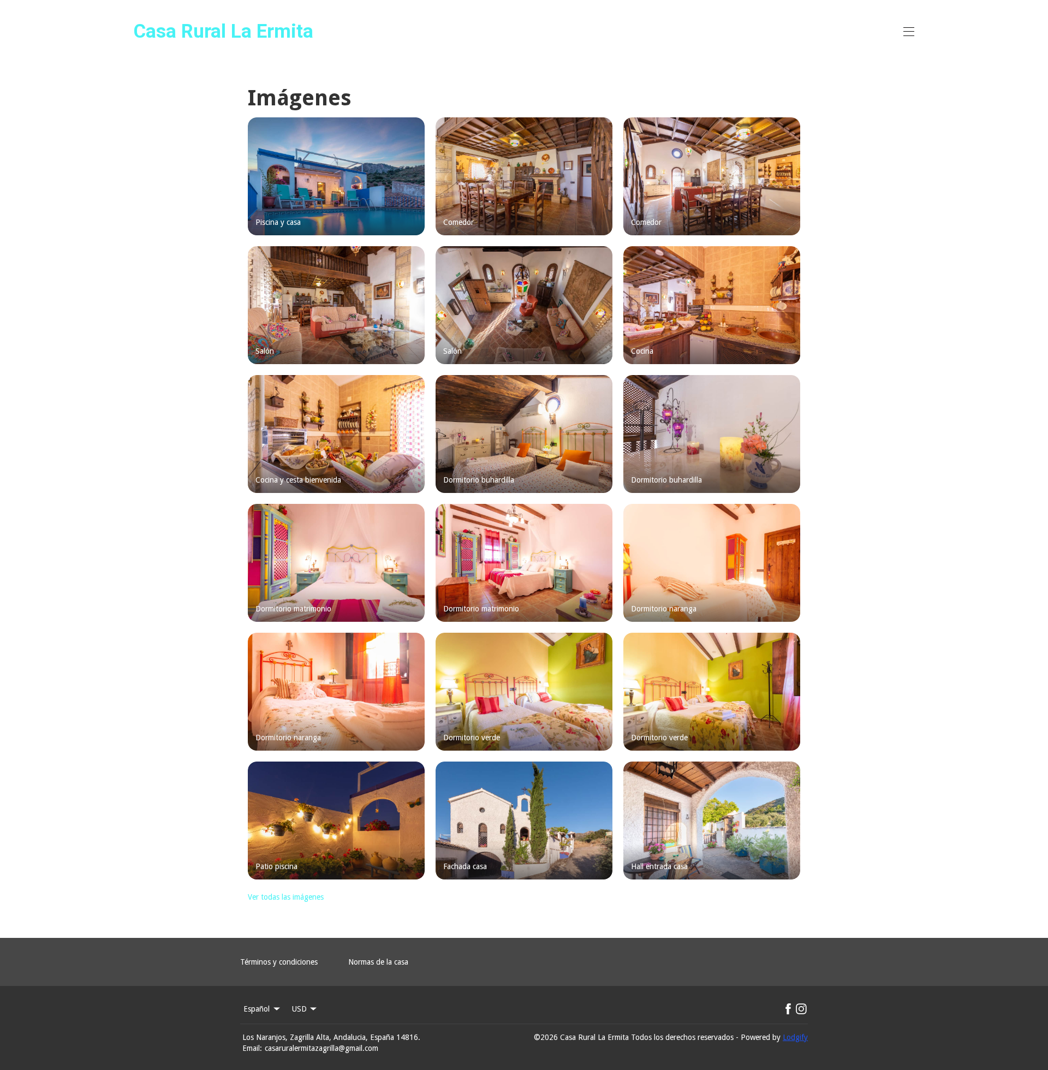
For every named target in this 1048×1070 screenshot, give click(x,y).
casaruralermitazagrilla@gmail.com (321, 1048)
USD (299, 1008)
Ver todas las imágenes (286, 897)
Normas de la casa (378, 962)
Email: (252, 1048)
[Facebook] (788, 1008)
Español (256, 1008)
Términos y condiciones (279, 962)
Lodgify (795, 1037)
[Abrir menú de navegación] (908, 31)
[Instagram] (801, 1008)
